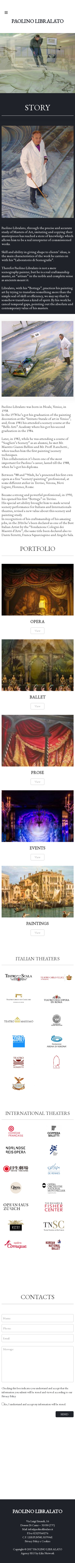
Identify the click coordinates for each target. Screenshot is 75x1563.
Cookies (46, 1541)
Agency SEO (28, 1553)
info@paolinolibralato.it (40, 1529)
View (37, 631)
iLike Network (46, 1553)
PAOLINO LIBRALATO (47, 1549)
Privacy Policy (9, 1396)
